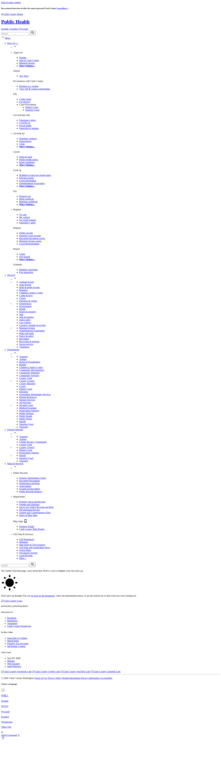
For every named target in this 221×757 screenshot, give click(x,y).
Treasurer (23, 427)
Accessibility (106, 678)
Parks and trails (26, 333)
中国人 (4, 695)
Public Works (25, 419)
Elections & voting (28, 301)
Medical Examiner (28, 408)
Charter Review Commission (33, 442)
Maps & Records (15, 463)
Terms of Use (40, 678)
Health (22, 309)
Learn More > (62, 8)
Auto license (25, 284)
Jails (21, 314)
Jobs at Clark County (29, 60)
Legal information (27, 180)
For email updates (27, 220)
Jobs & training (26, 317)
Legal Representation (29, 244)
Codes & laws (26, 295)
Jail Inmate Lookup (16, 646)
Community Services (29, 375)
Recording (24, 339)
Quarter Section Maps (29, 489)
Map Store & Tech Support (32, 545)
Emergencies (25, 141)
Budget (22, 364)
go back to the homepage (43, 595)
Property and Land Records (32, 502)
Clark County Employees (19, 626)
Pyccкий (5, 711)
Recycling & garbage (29, 341)
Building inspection (28, 269)
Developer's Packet (28, 553)
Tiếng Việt (6, 727)
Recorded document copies (32, 238)
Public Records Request (30, 491)
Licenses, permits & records (32, 325)
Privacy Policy (55, 678)
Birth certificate (26, 199)
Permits (22, 57)
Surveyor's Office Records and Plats (36, 507)
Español (5, 717)
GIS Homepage (26, 539)
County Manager (27, 383)
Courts (22, 298)
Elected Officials (15, 429)
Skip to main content (11, 2)
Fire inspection (26, 272)
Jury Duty (24, 76)
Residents (11, 618)
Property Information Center (32, 478)
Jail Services (25, 402)
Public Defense (26, 413)
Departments (13, 349)
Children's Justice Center (31, 293)
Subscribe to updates (29, 128)
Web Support (13, 663)
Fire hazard (24, 256)
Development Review (29, 510)
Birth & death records (29, 287)
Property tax (25, 196)
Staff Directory (14, 666)
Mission (11, 661)
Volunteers (24, 347)
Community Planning (29, 373)
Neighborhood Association (32, 183)
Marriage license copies (30, 241)
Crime (22, 254)
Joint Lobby (25, 320)
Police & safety (26, 336)
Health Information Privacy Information (81, 678)
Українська (6, 722)
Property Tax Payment (17, 643)
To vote (22, 214)
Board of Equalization (29, 362)
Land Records (26, 555)
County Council (26, 381)
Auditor (23, 359)
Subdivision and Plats (29, 483)
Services (11, 275)
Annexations (25, 486)
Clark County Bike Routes (32, 529)
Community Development (31, 370)
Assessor (23, 356)
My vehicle (24, 217)
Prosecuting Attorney (29, 410)
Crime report (25, 99)
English (4, 701)
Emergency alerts (27, 120)
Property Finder (26, 526)
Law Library (25, 322)
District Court (31, 107)
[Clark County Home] (12, 14)
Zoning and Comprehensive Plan (35, 512)
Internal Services (27, 400)
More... (22, 558)
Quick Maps (25, 550)
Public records (26, 233)
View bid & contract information (34, 89)
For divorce (24, 102)
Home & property (27, 311)
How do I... (12, 43)
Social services (26, 344)
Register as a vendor (28, 86)
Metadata (23, 542)
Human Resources (28, 397)
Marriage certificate (28, 201)
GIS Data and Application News (34, 547)
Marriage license (27, 63)
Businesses (12, 620)
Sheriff (22, 421)
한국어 (4, 706)
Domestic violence (28, 138)
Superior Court (32, 110)
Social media (25, 125)
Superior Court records (30, 235)
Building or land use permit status (35, 175)
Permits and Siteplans (29, 504)
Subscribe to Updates (17, 638)
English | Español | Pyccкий (14, 29)
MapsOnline (13, 641)
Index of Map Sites (28, 515)
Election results (26, 178)
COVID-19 (24, 123)
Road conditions (27, 162)
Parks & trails (25, 157)
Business (23, 290)
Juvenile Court (26, 405)
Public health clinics (28, 159)
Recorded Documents (29, 480)
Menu (7, 38)
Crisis (22, 144)
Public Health (15, 21)
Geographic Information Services (35, 394)
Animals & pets (26, 282)
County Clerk (25, 378)
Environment (25, 306)
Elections (23, 391)
